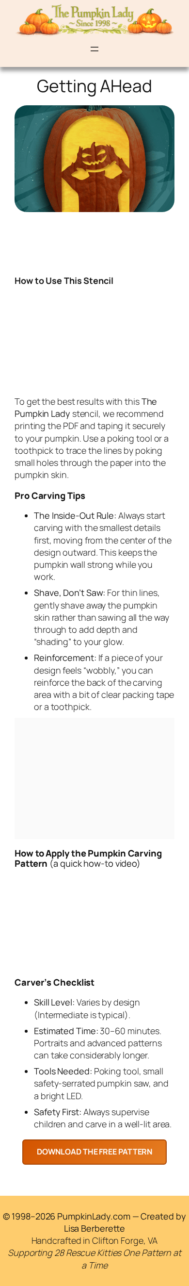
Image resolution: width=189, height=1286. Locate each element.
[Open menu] (94, 49)
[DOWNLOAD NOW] (94, 1151)
